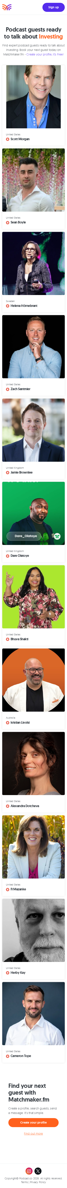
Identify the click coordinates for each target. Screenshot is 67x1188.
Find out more (33, 1133)
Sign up (53, 7)
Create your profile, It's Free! (45, 54)
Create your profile (33, 1122)
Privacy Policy (38, 1182)
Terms (24, 1182)
